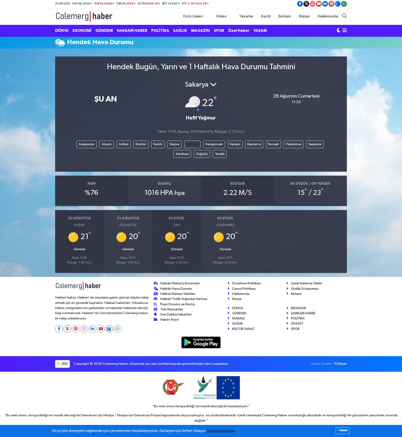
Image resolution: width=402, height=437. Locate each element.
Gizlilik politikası (221, 431)
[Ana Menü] (344, 31)
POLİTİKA (160, 31)
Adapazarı (86, 144)
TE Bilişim (340, 363)
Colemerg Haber (274, 415)
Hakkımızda (328, 16)
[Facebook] (59, 329)
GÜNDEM (104, 31)
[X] (67, 329)
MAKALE (238, 318)
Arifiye (123, 144)
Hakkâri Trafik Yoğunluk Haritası (183, 299)
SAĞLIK (180, 31)
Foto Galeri (193, 16)
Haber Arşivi (169, 319)
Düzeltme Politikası (246, 283)
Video (221, 16)
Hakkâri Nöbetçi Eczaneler (180, 283)
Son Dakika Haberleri (176, 314)
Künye (304, 16)
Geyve (174, 144)
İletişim (284, 16)
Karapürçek (214, 144)
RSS (64, 363)
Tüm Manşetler (171, 309)
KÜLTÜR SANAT (243, 329)
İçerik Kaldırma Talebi (306, 283)
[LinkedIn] (92, 329)
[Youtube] (101, 329)
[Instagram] (84, 329)
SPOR (219, 31)
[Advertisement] (34, 119)
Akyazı (107, 144)
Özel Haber (238, 31)
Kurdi (266, 16)
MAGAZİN (200, 31)
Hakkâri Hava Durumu (176, 288)
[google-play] (201, 342)
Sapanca (314, 144)
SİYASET (297, 323)
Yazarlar (246, 16)
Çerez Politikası (244, 288)
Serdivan (182, 154)
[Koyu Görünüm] (339, 31)
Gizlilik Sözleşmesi (304, 288)
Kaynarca (254, 144)
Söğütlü (202, 154)
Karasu (235, 144)
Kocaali (273, 144)
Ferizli (157, 144)
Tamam (342, 430)
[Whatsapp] (117, 329)
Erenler (141, 144)
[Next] (109, 329)
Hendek (192, 144)
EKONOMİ (82, 31)
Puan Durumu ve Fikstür (177, 304)
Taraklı (219, 154)
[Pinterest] (76, 329)
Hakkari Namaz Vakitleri (177, 294)
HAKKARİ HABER (132, 31)
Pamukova (293, 144)
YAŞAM (260, 31)
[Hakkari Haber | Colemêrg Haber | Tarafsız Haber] (84, 16)
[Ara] (344, 16)
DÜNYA (62, 31)
